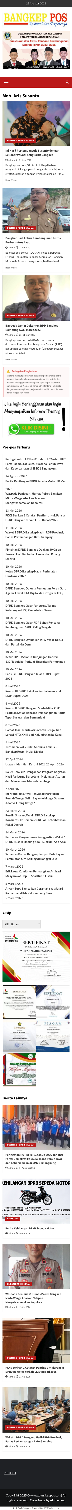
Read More (11, 180)
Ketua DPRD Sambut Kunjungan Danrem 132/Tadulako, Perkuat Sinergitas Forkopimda (35, 659)
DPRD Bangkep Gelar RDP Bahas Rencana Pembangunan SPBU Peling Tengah (32, 625)
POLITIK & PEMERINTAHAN (20, 140)
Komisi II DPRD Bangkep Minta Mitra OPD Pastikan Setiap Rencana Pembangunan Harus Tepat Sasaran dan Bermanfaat (35, 712)
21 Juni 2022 (25, 160)
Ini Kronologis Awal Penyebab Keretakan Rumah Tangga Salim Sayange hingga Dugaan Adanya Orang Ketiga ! (34, 798)
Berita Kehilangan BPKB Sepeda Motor (30, 481)
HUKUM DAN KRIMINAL (18, 1284)
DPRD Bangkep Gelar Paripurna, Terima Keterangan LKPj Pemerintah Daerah (30, 608)
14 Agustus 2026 (27, 1168)
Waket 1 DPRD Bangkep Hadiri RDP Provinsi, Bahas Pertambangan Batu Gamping (34, 535)
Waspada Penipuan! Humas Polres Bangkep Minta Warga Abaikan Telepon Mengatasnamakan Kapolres (33, 498)
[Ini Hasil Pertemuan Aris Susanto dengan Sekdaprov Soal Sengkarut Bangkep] (36, 123)
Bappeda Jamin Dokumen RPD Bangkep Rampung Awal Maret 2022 (31, 328)
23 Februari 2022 (27, 335)
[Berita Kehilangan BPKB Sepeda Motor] (36, 1201)
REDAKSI (10, 1473)
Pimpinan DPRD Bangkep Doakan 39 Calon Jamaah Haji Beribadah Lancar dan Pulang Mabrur (33, 554)
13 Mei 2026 (24, 1307)
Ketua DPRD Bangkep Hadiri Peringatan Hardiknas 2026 (31, 574)
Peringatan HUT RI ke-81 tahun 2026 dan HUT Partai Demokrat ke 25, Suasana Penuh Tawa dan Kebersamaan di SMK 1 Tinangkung (35, 463)
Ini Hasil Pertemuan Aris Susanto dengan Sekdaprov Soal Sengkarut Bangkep (32, 153)
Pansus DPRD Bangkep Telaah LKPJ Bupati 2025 (32, 676)
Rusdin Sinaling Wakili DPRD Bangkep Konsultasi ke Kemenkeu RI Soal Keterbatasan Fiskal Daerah (35, 820)
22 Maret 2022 (25, 247)
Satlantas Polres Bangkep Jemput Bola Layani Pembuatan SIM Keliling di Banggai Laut (35, 856)
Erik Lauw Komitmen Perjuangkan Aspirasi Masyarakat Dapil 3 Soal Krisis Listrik (33, 874)
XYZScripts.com (51, 1508)
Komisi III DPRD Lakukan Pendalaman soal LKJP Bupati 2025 (33, 693)
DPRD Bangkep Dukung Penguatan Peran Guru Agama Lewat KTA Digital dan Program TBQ (35, 591)
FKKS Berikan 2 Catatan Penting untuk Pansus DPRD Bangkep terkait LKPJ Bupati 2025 (35, 518)
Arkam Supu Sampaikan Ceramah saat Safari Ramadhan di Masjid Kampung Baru (34, 891)
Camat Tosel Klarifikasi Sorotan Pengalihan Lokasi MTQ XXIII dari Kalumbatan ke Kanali (34, 732)
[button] (6, 82)
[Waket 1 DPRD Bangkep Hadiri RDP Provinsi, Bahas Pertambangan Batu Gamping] (36, 1409)
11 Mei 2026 (24, 1376)
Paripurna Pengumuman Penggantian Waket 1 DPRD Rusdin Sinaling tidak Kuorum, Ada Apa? (35, 839)
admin (11, 160)
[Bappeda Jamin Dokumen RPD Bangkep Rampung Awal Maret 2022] (36, 297)
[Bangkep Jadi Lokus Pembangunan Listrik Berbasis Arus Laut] (36, 210)
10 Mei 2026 (24, 1446)
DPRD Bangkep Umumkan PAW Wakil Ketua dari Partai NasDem (34, 642)
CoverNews (38, 1500)
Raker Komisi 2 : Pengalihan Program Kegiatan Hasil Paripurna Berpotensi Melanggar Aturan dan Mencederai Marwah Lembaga (35, 776)
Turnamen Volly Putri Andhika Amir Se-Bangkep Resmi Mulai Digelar (31, 749)
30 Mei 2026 (24, 1233)
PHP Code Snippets (22, 1508)
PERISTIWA (13, 1218)
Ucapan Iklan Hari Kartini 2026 (25, 764)
